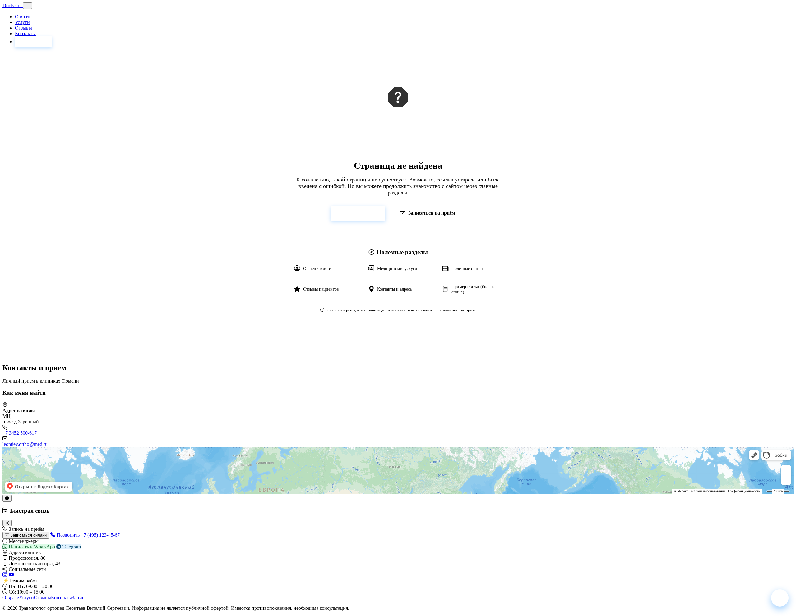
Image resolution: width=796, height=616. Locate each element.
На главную (362, 213)
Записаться (33, 41)
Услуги (22, 22)
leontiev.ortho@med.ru (25, 444)
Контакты (25, 33)
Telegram (71, 546)
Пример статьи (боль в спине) (472, 289)
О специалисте (317, 268)
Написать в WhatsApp (31, 546)
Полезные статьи (467, 268)
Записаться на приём (431, 213)
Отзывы (23, 27)
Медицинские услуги (397, 268)
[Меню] (27, 5)
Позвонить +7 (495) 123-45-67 (87, 535)
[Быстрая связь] (7, 498)
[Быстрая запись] (780, 598)
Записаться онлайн (28, 535)
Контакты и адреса (394, 289)
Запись (79, 597)
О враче (23, 16)
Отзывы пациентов (321, 289)
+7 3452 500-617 (19, 433)
